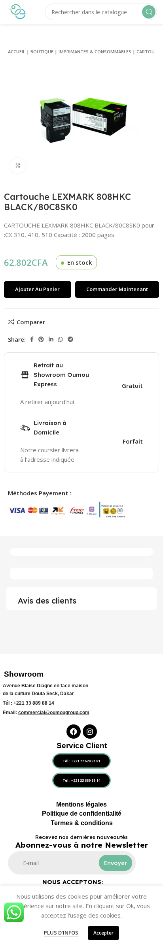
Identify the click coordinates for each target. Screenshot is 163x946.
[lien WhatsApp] (60, 339)
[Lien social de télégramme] (70, 339)
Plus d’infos (61, 932)
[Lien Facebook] (32, 339)
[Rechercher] (148, 12)
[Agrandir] (18, 165)
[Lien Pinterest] (41, 339)
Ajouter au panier (37, 289)
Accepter (103, 932)
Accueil (16, 52)
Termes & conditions (82, 823)
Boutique (41, 52)
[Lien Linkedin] (51, 339)
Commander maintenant (117, 289)
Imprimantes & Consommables (95, 52)
